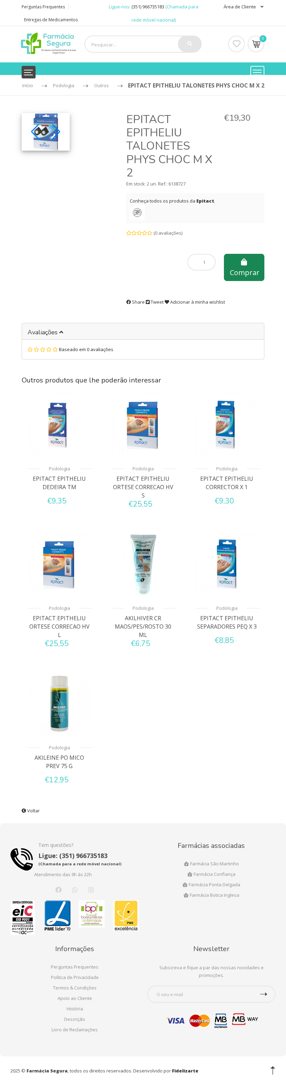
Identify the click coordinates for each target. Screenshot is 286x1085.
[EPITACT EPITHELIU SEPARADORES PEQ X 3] (226, 564)
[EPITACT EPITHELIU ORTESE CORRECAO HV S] (143, 424)
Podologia (59, 468)
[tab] (143, 331)
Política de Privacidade (75, 977)
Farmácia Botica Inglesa (214, 895)
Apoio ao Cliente (75, 998)
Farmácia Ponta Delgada (214, 884)
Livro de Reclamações (75, 1029)
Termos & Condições (75, 988)
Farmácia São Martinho (214, 863)
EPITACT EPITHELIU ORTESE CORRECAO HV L (59, 626)
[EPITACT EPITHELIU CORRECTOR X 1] (226, 424)
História (75, 1009)
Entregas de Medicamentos (51, 20)
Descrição (74, 1019)
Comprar (244, 272)
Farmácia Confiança (214, 874)
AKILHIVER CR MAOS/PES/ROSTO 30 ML (143, 626)
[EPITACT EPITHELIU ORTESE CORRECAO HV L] (59, 564)
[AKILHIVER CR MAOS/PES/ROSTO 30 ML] (143, 564)
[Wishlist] (236, 44)
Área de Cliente (240, 6)
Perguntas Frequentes (43, 7)
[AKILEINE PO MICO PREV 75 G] (59, 703)
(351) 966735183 (147, 6)
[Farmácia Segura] (48, 43)
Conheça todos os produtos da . (172, 201)
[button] (35, 131)
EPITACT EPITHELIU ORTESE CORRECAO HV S (143, 487)
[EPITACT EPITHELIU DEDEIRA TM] (59, 424)
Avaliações (43, 332)
